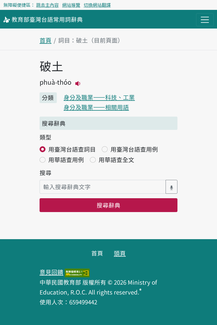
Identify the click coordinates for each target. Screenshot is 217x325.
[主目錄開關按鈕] (205, 19)
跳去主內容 (47, 4)
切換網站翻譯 (97, 4)
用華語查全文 (116, 159)
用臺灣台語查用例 (134, 149)
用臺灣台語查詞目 (72, 149)
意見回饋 (51, 272)
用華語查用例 (66, 159)
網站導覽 (71, 4)
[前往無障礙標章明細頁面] (77, 272)
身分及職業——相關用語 (96, 107)
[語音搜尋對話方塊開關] (171, 187)
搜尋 (45, 172)
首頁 (45, 40)
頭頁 (120, 253)
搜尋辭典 (108, 205)
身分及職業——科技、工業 (99, 97)
